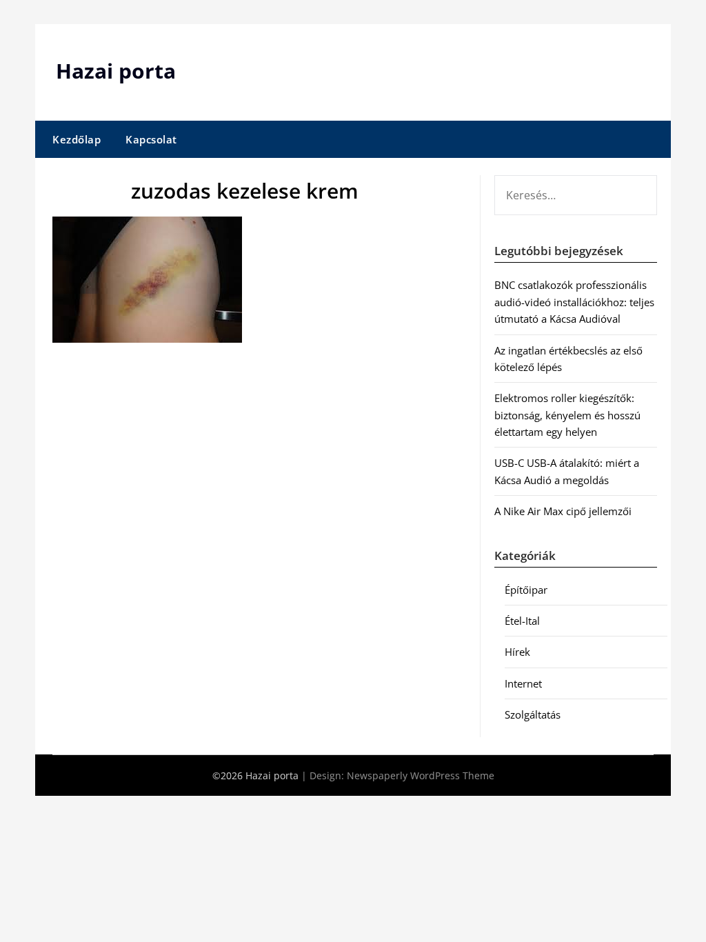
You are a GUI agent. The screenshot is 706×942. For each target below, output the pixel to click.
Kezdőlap (76, 139)
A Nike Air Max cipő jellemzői (563, 511)
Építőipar (526, 590)
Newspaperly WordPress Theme (420, 775)
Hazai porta (116, 71)
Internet (523, 683)
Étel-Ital (522, 621)
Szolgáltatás (533, 714)
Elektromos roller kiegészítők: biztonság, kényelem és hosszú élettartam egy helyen (567, 415)
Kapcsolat (151, 139)
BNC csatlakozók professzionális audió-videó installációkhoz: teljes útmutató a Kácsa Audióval (574, 301)
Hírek (517, 652)
